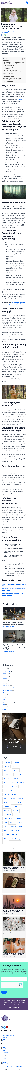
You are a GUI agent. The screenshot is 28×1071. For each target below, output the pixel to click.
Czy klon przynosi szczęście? (10, 73)
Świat (5, 842)
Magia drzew (6, 60)
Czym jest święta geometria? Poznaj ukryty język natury (13, 932)
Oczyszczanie (18, 802)
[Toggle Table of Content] (23, 58)
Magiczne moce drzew (9, 65)
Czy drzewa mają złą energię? (10, 70)
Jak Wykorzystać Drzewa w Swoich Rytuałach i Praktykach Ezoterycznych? (14, 63)
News (3, 692)
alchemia (16, 762)
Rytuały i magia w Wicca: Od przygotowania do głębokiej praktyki (14, 647)
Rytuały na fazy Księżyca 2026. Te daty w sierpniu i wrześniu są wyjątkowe (13, 911)
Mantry (13, 798)
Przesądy (15, 811)
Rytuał (12, 822)
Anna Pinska (6, 870)
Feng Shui (18, 774)
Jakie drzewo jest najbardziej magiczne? (14, 548)
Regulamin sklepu (14, 1007)
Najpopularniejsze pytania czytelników (12, 79)
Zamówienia (6, 1002)
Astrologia (4, 673)
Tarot (3, 704)
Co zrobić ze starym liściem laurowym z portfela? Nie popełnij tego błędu (13, 889)
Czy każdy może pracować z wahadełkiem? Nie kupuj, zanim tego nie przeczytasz (13, 954)
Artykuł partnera (6, 671)
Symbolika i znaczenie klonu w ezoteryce (13, 75)
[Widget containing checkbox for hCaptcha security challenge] (12, 985)
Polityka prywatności (11, 1066)
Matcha (20, 798)
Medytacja (7, 802)
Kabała (12, 782)
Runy (5, 822)
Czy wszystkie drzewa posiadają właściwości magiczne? (12, 545)
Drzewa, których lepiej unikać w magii (12, 71)
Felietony (4, 678)
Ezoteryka (3, 31)
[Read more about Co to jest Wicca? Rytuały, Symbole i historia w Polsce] (14, 613)
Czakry (14, 766)
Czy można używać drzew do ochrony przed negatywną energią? (13, 556)
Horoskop (15, 778)
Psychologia (5, 697)
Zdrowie (4, 706)
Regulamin (19, 1066)
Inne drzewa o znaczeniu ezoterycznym (13, 78)
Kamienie (20, 782)
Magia (7, 31)
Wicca (11, 31)
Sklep (4, 1000)
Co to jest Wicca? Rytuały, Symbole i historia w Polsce (14, 623)
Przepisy (7, 811)
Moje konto (22, 1000)
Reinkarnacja (7, 814)
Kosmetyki (4, 680)
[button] (14, 545)
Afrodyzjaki (7, 762)
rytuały (20, 822)
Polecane (4, 695)
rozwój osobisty (9, 818)
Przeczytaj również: (8, 81)
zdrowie (15, 834)
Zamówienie (15, 1000)
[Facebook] (1, 35)
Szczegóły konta (8, 1005)
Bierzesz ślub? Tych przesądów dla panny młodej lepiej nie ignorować (13, 868)
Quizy (3, 699)
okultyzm (7, 806)
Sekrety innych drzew (9, 76)
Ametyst (6, 766)
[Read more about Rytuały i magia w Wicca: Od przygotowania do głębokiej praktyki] (14, 636)
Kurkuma (14, 794)
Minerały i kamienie (7, 690)
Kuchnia (6, 794)
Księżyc (13, 790)
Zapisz (4, 992)
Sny (5, 826)
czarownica (7, 770)
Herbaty (6, 778)
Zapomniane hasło (19, 1005)
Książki (4, 683)
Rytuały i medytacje (7, 702)
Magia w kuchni (6, 685)
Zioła (5, 839)
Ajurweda (4, 669)
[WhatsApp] (5, 35)
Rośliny (19, 818)
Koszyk (9, 1000)
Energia (16, 770)
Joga (5, 782)
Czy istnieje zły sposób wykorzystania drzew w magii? (13, 552)
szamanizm (12, 826)
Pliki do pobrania (15, 1002)
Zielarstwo (4, 709)
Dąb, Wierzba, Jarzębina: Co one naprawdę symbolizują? (14, 67)
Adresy (23, 1002)
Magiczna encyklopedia (8, 626)
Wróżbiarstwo (15, 830)
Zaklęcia (6, 834)
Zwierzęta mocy (15, 839)
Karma (6, 786)
